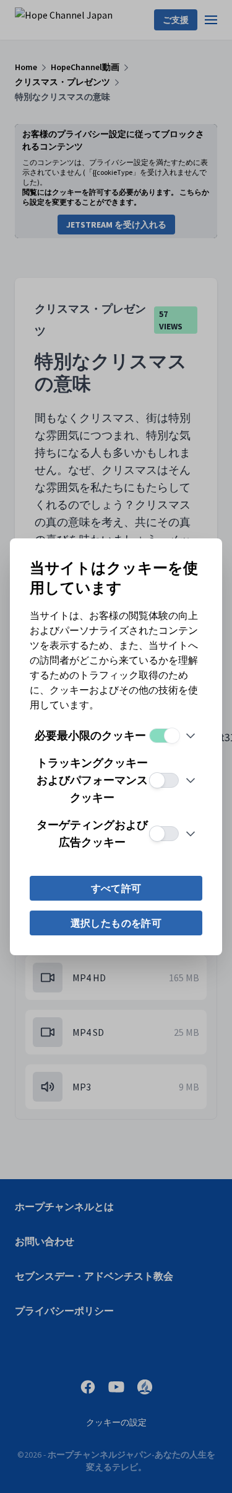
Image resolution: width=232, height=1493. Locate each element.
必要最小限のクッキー (90, 735)
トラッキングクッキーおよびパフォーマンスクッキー (92, 779)
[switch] (164, 735)
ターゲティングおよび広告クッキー (92, 833)
